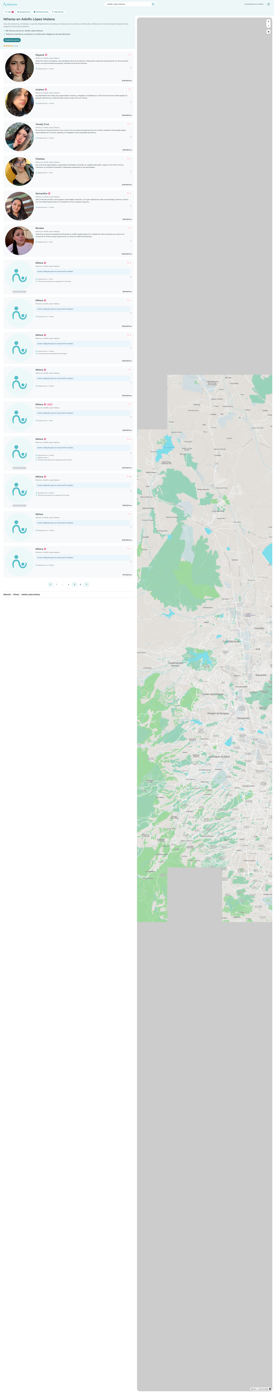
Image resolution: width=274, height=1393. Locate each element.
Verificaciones (42, 12)
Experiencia (24, 12)
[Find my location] (268, 32)
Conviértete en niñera (253, 4)
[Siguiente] (86, 584)
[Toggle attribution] (270, 1389)
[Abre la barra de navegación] (269, 4)
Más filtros (58, 12)
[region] (204, 704)
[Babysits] (10, 4)
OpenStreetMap (263, 1389)
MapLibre (253, 1389)
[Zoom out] (268, 26)
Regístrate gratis (12, 40)
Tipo (10, 12)
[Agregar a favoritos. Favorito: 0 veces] (129, 55)
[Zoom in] (268, 21)
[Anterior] (51, 584)
